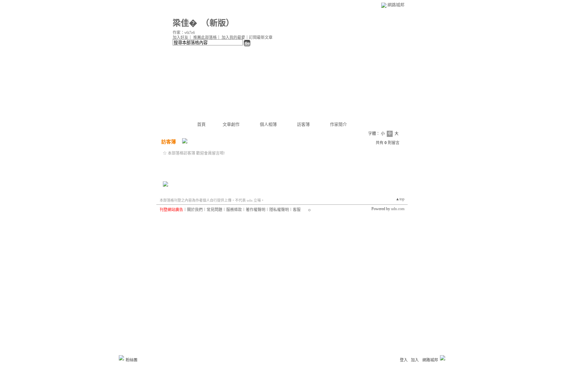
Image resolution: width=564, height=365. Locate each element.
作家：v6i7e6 (184, 32)
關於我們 (195, 209)
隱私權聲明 (279, 209)
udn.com (397, 209)
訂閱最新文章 (261, 37)
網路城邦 (395, 4)
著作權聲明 (255, 209)
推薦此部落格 (205, 37)
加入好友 (180, 37)
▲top (400, 199)
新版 (218, 23)
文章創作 (231, 124)
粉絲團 (131, 360)
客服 (297, 209)
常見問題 (214, 209)
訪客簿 (303, 124)
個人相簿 (268, 124)
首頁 (201, 124)
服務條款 (234, 209)
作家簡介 (338, 124)
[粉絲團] (121, 357)
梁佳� (185, 23)
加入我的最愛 (233, 37)
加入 (415, 360)
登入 (404, 360)
